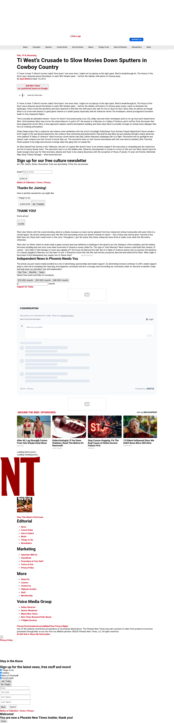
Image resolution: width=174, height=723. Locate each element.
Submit (13, 707)
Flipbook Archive (28, 589)
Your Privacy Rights (59, 626)
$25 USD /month (43, 280)
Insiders (5, 673)
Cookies (33, 626)
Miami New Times (29, 614)
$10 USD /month (25, 280)
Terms (39, 182)
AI (49, 626)
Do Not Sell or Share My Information (33, 634)
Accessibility (42, 626)
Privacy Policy (27, 568)
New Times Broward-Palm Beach (36, 617)
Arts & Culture (77, 47)
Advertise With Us (29, 555)
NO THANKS (38, 204)
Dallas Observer (28, 607)
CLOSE (21, 224)
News (25, 47)
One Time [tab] (22, 272)
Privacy (47, 182)
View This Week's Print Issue (30, 517)
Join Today (6, 681)
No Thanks (6, 684)
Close (3, 721)
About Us (25, 579)
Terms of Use (27, 564)
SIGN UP (23, 178)
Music (90, 47)
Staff (23, 592)
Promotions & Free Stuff (32, 561)
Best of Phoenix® (10, 675)
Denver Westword (29, 610)
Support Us (136, 39)
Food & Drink (62, 47)
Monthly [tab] (33, 272)
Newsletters (137, 47)
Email (20, 172)
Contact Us (26, 586)
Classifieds (26, 558)
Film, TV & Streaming (26, 55)
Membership (27, 595)
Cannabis (36, 47)
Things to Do (8, 670)
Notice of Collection (26, 182)
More (149, 47)
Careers (24, 582)
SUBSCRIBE (25, 204)
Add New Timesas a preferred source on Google (33, 87)
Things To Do (103, 47)
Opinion (48, 47)
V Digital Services (29, 620)
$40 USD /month (60, 280)
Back (3, 707)
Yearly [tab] (41, 272)
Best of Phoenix (120, 47)
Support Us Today (25, 287)
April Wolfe (25, 79)
